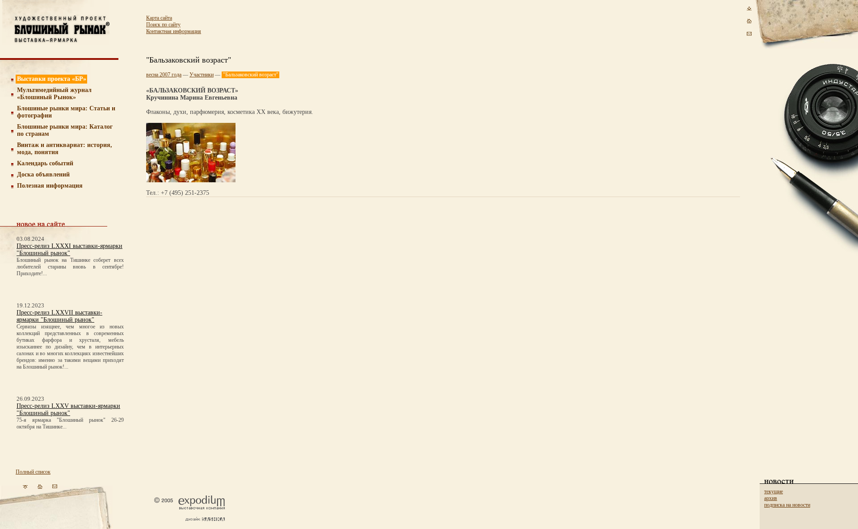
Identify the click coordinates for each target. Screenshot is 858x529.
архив (770, 498)
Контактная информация (173, 31)
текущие (773, 491)
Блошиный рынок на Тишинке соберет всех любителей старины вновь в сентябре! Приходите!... (70, 267)
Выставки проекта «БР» (51, 79)
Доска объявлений (43, 174)
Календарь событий (45, 163)
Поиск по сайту (163, 24)
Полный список (33, 472)
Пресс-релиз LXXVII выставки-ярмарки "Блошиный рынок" (59, 316)
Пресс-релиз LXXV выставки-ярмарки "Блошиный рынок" (68, 409)
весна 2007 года (163, 74)
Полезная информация (50, 185)
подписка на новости (787, 505)
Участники (201, 74)
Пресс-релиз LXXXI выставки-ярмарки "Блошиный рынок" (69, 249)
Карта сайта (159, 18)
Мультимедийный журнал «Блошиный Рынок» (54, 94)
